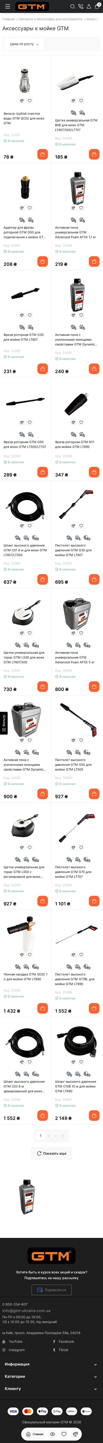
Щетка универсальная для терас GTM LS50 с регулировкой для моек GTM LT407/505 (24, 872)
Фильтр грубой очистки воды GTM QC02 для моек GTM (24, 118)
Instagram (17, 1350)
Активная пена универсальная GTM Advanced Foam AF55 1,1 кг (75, 232)
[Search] (72, 6)
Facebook (66, 1341)
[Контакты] (80, 6)
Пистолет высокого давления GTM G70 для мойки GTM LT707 (73, 872)
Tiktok (64, 1350)
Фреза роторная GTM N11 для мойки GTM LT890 (74, 444)
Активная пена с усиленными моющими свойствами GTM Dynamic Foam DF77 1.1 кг (75, 340)
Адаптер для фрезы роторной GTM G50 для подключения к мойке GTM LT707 (25, 232)
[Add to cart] (42, 154)
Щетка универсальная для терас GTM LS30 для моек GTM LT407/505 (24, 657)
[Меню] (7, 6)
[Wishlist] (29, 100)
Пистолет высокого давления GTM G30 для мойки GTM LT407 (73, 550)
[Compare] (22, 100)
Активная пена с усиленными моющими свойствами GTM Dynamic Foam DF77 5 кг (23, 765)
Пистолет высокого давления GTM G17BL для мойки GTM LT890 (74, 979)
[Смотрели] (52, 1434)
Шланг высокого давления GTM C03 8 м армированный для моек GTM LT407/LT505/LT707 (24, 1086)
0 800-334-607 (15, 1304)
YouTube (15, 1341)
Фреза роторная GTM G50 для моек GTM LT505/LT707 (25, 444)
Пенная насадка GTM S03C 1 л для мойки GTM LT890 (25, 976)
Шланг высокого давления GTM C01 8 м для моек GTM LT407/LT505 (25, 550)
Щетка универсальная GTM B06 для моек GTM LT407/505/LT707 (76, 125)
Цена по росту (22, 44)
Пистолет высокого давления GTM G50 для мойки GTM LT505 (73, 764)
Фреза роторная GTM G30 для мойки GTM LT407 (24, 337)
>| (62, 1136)
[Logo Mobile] (32, 6)
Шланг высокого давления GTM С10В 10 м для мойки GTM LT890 (75, 1086)
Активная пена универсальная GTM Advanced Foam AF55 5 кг (75, 657)
